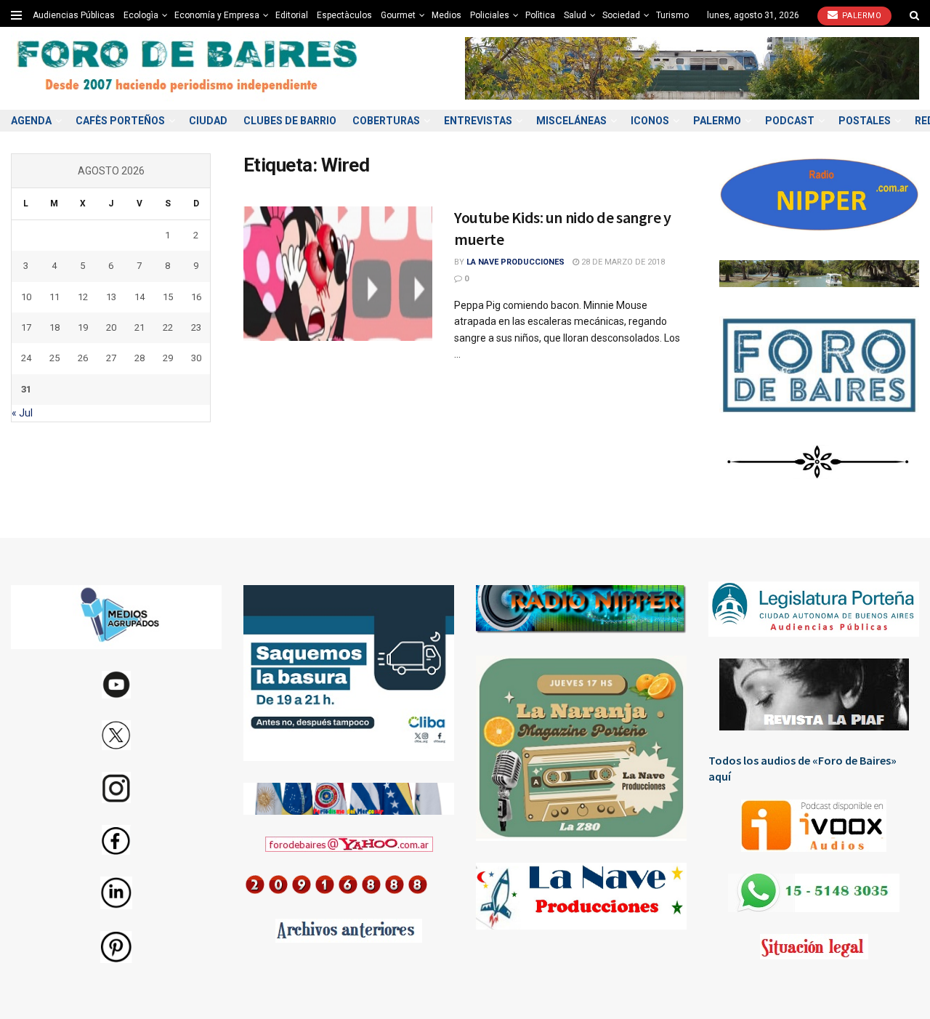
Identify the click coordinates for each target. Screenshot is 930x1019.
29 (168, 358)
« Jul (22, 413)
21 (139, 327)
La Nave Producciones (515, 262)
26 (83, 358)
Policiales (489, 15)
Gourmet (398, 15)
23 (196, 327)
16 (196, 296)
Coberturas (386, 120)
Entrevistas (478, 120)
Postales (864, 120)
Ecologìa (141, 15)
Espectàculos (344, 15)
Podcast (789, 120)
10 (26, 296)
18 (54, 327)
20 (111, 327)
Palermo (860, 15)
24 (26, 358)
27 (111, 358)
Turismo (672, 15)
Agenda (31, 120)
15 (168, 296)
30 (196, 358)
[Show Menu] (16, 15)
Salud (575, 15)
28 (139, 358)
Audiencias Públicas (74, 15)
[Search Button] (914, 15)
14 (139, 296)
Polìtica (540, 15)
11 (54, 296)
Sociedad (621, 15)
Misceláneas (571, 120)
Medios (446, 15)
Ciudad (208, 120)
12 (83, 296)
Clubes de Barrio (289, 120)
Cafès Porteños (120, 120)
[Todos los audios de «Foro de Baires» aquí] (813, 826)
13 (111, 296)
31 (26, 389)
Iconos (650, 120)
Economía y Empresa (216, 15)
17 (26, 327)
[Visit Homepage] (189, 68)
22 (168, 327)
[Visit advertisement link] (692, 68)
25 (54, 358)
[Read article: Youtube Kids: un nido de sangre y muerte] (337, 274)
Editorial (291, 15)
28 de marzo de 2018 (622, 262)
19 (83, 327)
